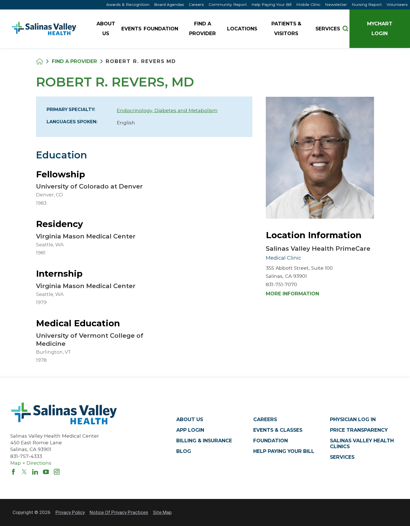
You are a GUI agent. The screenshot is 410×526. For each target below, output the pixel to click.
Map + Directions (30, 463)
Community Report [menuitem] (228, 4)
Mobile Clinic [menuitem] (308, 4)
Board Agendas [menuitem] (169, 4)
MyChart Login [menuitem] (379, 28)
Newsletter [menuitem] (336, 4)
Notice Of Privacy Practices (119, 512)
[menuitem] (106, 28)
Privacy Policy (70, 512)
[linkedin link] (35, 472)
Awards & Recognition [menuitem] (127, 4)
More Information (292, 293)
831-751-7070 (281, 284)
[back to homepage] (39, 61)
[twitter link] (24, 472)
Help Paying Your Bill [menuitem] (271, 4)
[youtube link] (46, 472)
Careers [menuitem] (196, 4)
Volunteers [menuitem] (397, 4)
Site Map (162, 512)
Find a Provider (74, 61)
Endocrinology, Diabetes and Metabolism (167, 110)
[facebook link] (13, 472)
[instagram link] (57, 472)
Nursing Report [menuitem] (367, 4)
